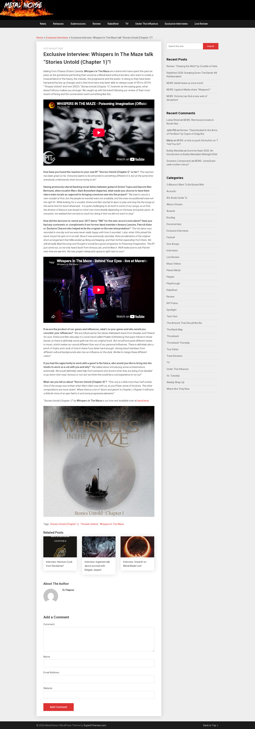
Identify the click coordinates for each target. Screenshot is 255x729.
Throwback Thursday (178, 342)
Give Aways (173, 244)
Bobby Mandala (175, 150)
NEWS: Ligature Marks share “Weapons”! (188, 89)
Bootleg (171, 217)
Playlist (170, 276)
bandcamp (143, 400)
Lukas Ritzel (173, 120)
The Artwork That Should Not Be (184, 323)
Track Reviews (174, 356)
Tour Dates (172, 349)
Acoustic (171, 191)
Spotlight (171, 309)
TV (126, 23)
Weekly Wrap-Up (175, 382)
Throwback (173, 336)
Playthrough (173, 283)
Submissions (78, 23)
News (43, 23)
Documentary (174, 224)
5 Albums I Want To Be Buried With (185, 184)
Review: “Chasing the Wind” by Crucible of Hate (192, 66)
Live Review (201, 23)
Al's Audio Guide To (177, 197)
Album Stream (175, 204)
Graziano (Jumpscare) (179, 160)
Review (97, 23)
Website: (48, 688)
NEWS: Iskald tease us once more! (185, 83)
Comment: (49, 624)
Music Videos (174, 263)
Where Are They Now (178, 388)
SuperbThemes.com (95, 725)
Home (39, 37)
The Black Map (175, 329)
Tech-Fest (172, 316)
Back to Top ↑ (211, 725)
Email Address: (51, 672)
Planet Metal (173, 270)
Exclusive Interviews (176, 23)
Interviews (172, 250)
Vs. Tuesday (173, 375)
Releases (58, 23)
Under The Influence (146, 23)
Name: (46, 656)
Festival (171, 237)
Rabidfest (113, 23)
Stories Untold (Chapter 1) (64, 524)
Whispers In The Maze (112, 524)
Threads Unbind (89, 524)
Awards (171, 211)
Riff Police (172, 303)
